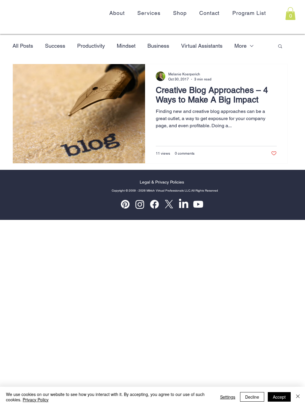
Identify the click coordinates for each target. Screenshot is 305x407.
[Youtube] (198, 204)
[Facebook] (154, 204)
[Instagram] (140, 204)
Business (158, 46)
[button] (290, 13)
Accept (279, 397)
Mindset (126, 46)
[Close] (297, 397)
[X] (169, 204)
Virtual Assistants (201, 46)
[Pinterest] (125, 204)
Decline (252, 397)
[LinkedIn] (183, 204)
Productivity (91, 46)
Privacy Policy (36, 400)
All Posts (23, 46)
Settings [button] (227, 397)
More (240, 46)
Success (55, 46)
